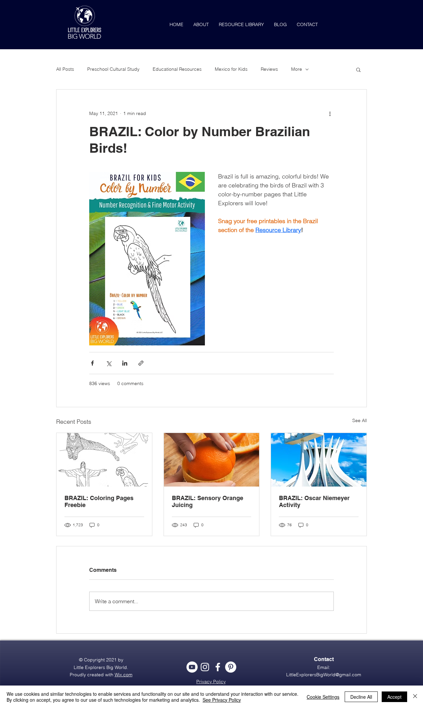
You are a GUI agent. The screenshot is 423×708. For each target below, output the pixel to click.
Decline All (361, 696)
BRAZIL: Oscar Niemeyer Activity (314, 501)
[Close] (415, 697)
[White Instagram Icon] (205, 667)
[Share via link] (141, 363)
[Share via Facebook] (92, 363)
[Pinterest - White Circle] (230, 667)
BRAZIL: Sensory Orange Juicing (207, 501)
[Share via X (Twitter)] (108, 363)
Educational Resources (177, 69)
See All (359, 420)
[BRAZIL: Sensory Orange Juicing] (211, 460)
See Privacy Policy (222, 699)
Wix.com (124, 675)
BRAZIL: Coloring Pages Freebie (99, 501)
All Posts (65, 69)
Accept (394, 696)
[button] (358, 69)
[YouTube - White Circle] (192, 667)
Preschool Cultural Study (113, 69)
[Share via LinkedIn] (125, 363)
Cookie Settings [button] (323, 696)
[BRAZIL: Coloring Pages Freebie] (104, 460)
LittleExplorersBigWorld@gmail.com (323, 675)
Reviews (269, 69)
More (296, 69)
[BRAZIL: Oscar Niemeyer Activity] (318, 460)
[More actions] (330, 113)
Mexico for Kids (231, 69)
